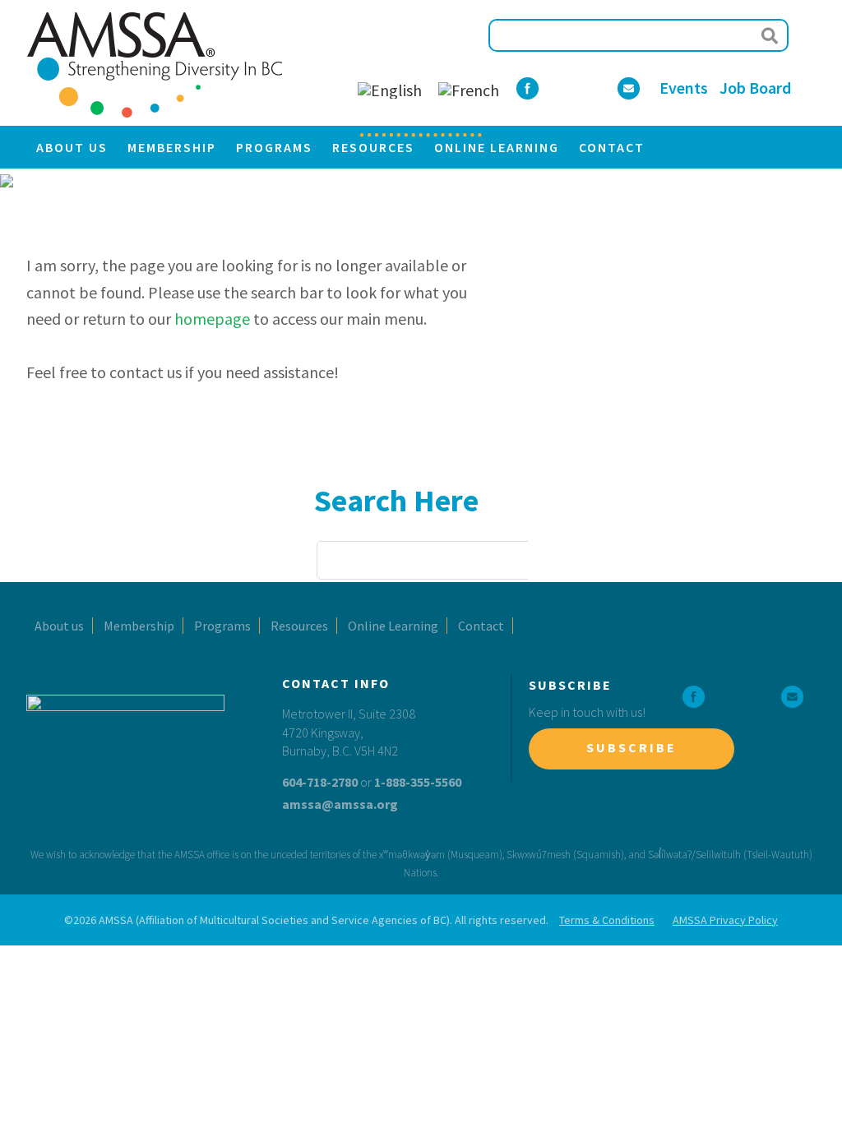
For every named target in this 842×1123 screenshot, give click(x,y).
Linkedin (759, 697)
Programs (222, 625)
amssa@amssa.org (340, 804)
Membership (139, 625)
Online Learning (393, 625)
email (792, 697)
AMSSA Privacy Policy (725, 920)
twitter (726, 697)
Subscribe (631, 747)
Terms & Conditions (607, 920)
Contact (481, 625)
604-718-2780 (320, 782)
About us (59, 625)
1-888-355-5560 (417, 782)
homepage (212, 318)
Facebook (693, 697)
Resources (299, 625)
